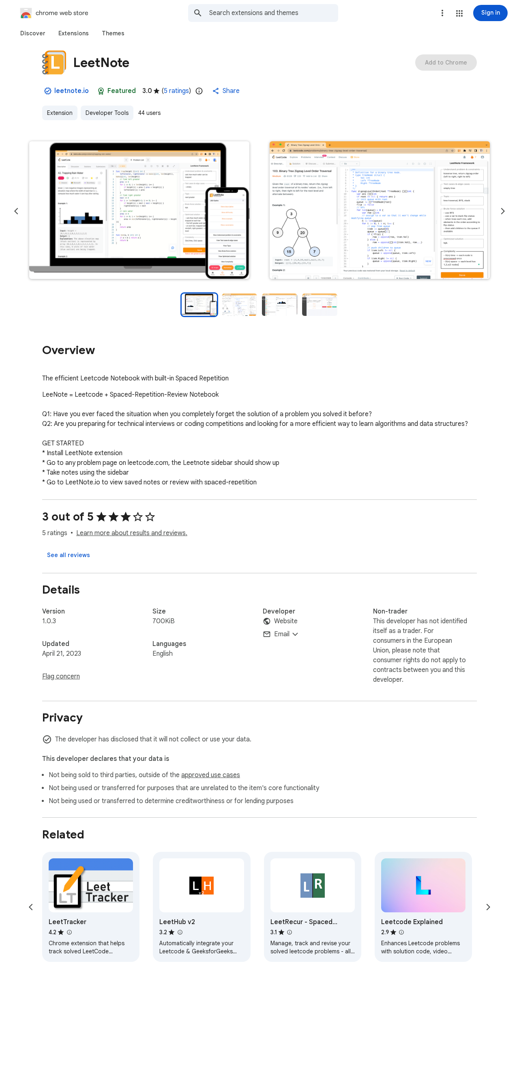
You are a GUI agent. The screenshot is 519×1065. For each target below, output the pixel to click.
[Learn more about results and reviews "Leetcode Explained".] (401, 932)
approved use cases (210, 775)
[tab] (33, 33)
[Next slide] (503, 211)
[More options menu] (442, 13)
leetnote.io (71, 91)
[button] (459, 13)
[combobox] (273, 13)
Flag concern (61, 676)
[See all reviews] (68, 555)
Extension (60, 113)
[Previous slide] (16, 211)
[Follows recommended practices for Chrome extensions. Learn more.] (101, 91)
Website (286, 621)
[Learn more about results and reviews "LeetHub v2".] (179, 932)
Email (282, 634)
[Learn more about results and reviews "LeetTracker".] (69, 932)
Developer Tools (107, 113)
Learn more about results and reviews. (131, 533)
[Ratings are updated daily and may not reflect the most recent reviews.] (199, 91)
